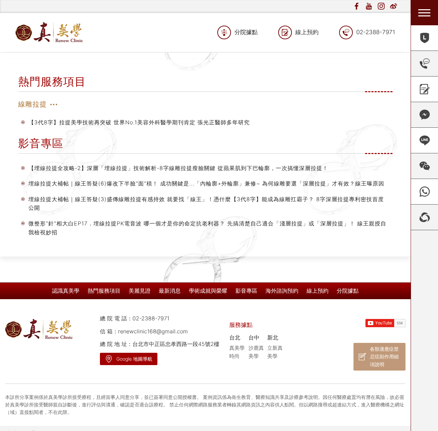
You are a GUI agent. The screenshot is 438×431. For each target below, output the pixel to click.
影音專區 (246, 290)
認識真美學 (65, 290)
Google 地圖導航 (134, 359)
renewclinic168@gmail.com (153, 331)
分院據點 (246, 32)
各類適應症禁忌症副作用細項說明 (384, 356)
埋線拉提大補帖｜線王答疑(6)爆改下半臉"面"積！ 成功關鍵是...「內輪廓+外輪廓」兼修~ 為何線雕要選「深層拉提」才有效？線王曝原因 (206, 183)
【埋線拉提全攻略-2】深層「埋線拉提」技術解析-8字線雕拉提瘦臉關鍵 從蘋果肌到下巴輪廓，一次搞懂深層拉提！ (178, 168)
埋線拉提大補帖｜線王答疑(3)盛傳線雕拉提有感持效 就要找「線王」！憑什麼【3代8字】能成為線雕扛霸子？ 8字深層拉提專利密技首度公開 (206, 203)
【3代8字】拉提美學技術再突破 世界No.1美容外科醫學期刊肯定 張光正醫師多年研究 (139, 122)
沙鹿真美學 (256, 352)
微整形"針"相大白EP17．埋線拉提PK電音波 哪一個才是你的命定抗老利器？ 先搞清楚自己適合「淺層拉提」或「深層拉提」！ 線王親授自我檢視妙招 (207, 228)
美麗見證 (140, 290)
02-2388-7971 (375, 32)
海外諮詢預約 (282, 290)
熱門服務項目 (104, 290)
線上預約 (307, 32)
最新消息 (170, 290)
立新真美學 (275, 352)
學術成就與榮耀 (208, 290)
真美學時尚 (237, 352)
